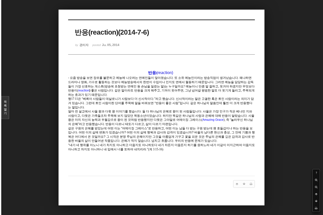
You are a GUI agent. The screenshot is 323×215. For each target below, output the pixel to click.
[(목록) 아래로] (316, 201)
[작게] (316, 186)
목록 (5, 107)
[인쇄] (316, 208)
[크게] (316, 179)
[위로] (316, 194)
